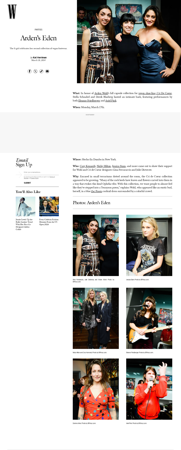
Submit (27, 182)
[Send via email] (47, 71)
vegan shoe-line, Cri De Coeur (155, 93)
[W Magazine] (12, 11)
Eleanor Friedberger (89, 101)
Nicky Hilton (104, 166)
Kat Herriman (40, 57)
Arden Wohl (101, 93)
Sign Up (24, 162)
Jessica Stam (119, 166)
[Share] (30, 71)
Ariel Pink (110, 101)
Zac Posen (96, 191)
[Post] (35, 71)
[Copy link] (41, 71)
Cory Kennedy (87, 166)
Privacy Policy (35, 178)
